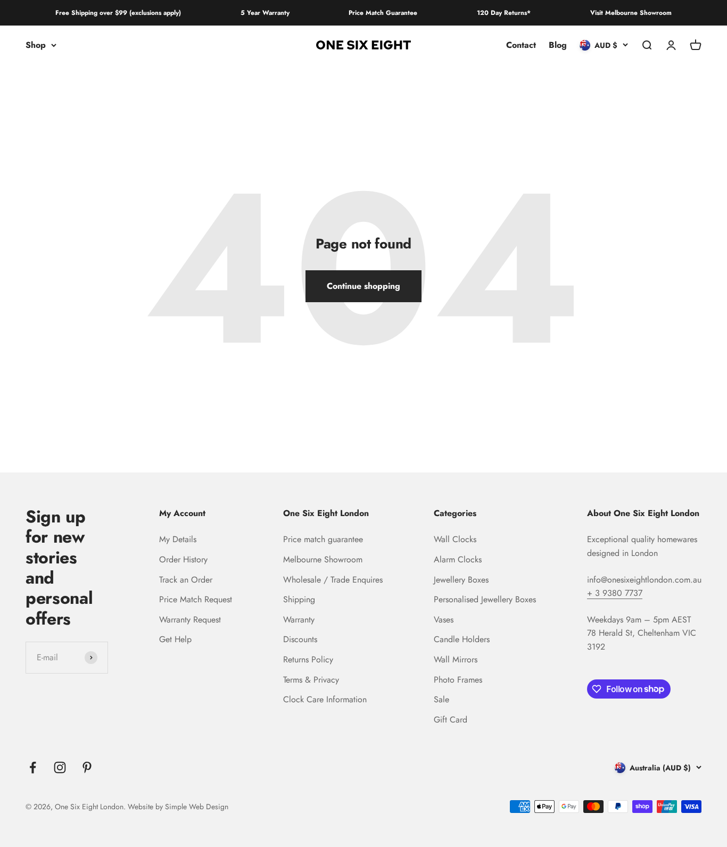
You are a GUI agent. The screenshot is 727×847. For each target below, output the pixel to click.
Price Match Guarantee (383, 13)
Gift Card (450, 719)
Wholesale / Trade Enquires (333, 580)
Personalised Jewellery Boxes (485, 599)
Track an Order (185, 580)
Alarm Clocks (458, 559)
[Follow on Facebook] (33, 767)
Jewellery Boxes (461, 580)
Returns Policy (308, 659)
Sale (441, 699)
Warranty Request (190, 619)
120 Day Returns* (504, 13)
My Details (177, 539)
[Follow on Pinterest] (87, 767)
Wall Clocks (455, 539)
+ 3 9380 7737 (614, 593)
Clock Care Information (325, 699)
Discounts (300, 639)
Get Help (175, 639)
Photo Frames (458, 680)
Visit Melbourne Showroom (631, 13)
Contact (521, 45)
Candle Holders (462, 639)
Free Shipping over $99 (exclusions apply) (118, 13)
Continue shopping (363, 286)
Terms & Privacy (311, 680)
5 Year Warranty (265, 13)
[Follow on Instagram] (60, 767)
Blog (558, 45)
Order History (183, 559)
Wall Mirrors (455, 659)
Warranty (299, 619)
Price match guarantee (323, 539)
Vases (443, 619)
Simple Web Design (196, 806)
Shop (36, 45)
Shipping (299, 599)
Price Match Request (195, 599)
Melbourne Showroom (322, 559)
